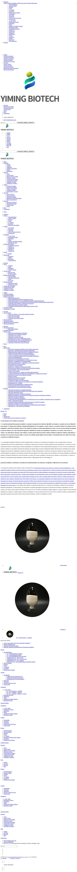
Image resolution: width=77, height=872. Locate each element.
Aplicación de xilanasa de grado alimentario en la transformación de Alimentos (26, 404)
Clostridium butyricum (14, 29)
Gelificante (11, 16)
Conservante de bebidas (12, 179)
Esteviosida (11, 39)
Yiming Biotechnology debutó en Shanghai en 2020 (20, 299)
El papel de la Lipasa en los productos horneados (19, 375)
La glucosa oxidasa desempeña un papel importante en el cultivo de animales (26, 402)
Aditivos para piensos (22, 3)
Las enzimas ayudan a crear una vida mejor (18, 380)
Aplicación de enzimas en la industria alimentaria (19, 390)
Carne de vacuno (12, 269)
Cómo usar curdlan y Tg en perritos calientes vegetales (21, 314)
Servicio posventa (8, 65)
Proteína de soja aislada (14, 12)
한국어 (8, 136)
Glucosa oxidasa (13, 6)
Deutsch (9, 138)
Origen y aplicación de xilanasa (15, 400)
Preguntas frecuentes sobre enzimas (12, 737)
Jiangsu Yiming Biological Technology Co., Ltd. (17, 857)
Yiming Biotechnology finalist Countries (17, 305)
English (8, 133)
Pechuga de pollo (12, 273)
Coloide (9, 3)
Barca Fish (10, 280)
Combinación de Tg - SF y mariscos (15, 660)
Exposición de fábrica (9, 57)
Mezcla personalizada (9, 69)
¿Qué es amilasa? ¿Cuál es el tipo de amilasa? (19, 369)
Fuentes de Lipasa (12, 376)
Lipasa (10, 8)
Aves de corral (10, 175)
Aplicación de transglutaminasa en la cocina (18, 358)
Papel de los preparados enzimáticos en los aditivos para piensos (23, 349)
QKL (2, 760)
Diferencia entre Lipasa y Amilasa (16, 379)
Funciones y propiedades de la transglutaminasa (19, 361)
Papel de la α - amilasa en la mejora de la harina (19, 366)
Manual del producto (13, 329)
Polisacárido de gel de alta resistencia (15, 679)
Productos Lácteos (11, 178)
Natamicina (11, 23)
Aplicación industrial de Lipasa (15, 392)
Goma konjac (12, 19)
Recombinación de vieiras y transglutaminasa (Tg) (20, 339)
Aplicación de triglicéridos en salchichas (17, 333)
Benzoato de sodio (13, 27)
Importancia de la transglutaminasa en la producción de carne (22, 360)
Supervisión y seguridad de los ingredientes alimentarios (21, 350)
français (8, 137)
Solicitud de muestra (8, 67)
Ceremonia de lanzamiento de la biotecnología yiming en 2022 (23, 306)
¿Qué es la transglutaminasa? (15, 357)
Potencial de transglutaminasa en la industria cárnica (20, 384)
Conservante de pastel (12, 180)
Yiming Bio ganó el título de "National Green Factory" (21, 303)
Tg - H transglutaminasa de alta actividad (16, 656)
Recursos (6, 105)
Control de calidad (8, 60)
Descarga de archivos (9, 106)
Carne (8, 174)
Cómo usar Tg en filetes (13, 317)
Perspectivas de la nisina (14, 371)
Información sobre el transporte (11, 68)
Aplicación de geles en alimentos (16, 396)
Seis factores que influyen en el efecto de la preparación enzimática (24, 368)
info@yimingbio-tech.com (10, 120)
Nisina (10, 25)
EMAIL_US (4, 411)
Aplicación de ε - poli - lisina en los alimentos (19, 406)
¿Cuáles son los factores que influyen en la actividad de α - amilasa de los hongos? (27, 373)
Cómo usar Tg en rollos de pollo (15, 318)
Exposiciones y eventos (9, 61)
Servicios (6, 63)
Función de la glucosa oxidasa (15, 365)
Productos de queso (12, 284)
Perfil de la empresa (8, 56)
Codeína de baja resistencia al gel (14, 676)
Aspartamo (11, 37)
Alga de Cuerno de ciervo (15, 18)
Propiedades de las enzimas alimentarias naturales (20, 387)
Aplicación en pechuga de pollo (15, 337)
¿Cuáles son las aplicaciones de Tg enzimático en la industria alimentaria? (25, 381)
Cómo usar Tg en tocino (14, 315)
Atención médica (5, 703)
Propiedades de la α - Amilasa (15, 383)
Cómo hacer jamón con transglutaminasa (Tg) (19, 341)
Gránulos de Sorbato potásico (16, 26)
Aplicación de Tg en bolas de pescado (17, 334)
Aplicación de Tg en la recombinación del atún (19, 338)
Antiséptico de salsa (11, 182)
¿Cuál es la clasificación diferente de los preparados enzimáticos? (23, 356)
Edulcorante (34, 3)
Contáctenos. (7, 113)
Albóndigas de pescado (13, 278)
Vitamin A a (12, 30)
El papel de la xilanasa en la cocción (16, 377)
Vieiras (9, 279)
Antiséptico (14, 3)
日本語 (8, 134)
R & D (5, 110)
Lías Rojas (11, 11)
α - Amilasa (11, 10)
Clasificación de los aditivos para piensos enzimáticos (20, 353)
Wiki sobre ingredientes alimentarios (16, 398)
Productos (6, 1)
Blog (5, 112)
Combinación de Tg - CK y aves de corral (17, 659)
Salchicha (10, 265)
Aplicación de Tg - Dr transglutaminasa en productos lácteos (21, 661)
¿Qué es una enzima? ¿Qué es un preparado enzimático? (21, 354)
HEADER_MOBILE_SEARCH (26, 122)
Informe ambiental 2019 (13, 298)
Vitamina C (11, 33)
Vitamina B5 (12, 31)
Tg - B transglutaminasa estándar (14, 653)
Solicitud (6, 42)
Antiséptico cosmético (12, 183)
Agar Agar (11, 15)
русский (9, 142)
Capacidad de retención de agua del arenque (18, 342)
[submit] (17, 846)
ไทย (8, 147)
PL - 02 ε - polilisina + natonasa (14, 692)
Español (8, 140)
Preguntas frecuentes (8, 108)
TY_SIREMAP (4, 858)
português (9, 144)
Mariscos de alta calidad (12, 176)
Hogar (5, 161)
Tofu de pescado (12, 276)
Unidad (5, 54)
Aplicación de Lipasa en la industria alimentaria (19, 394)
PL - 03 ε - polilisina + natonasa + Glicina (16, 693)
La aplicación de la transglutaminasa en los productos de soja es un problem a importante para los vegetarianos (34, 399)
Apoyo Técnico (7, 64)
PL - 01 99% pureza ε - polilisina (24, 637)
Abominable (12, 14)
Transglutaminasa (13, 4)
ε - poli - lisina (12, 20)
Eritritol (10, 38)
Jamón (9, 267)
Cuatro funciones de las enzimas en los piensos (19, 385)
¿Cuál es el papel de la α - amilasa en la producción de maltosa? (23, 372)
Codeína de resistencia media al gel (15, 677)
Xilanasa (11, 7)
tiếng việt (9, 145)
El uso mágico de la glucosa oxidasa (16, 364)
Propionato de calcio (14, 22)
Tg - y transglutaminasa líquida (14, 655)
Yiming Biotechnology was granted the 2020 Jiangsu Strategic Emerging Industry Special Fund (30, 302)
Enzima (5, 3)
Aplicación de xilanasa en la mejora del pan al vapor (20, 403)
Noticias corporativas (9, 58)
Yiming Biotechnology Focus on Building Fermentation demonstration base (26, 300)
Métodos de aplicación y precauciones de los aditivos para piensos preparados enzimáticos (29, 395)
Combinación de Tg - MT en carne (15, 657)
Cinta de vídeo (7, 109)
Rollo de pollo (11, 272)
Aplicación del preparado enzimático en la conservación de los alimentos (25, 391)
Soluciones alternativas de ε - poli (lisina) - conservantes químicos (23, 362)
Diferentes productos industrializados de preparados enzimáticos (23, 352)
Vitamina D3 (12, 34)
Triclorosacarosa (13, 41)
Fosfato (29, 3)
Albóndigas (11, 268)
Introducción (7, 347)
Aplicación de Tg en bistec (14, 335)
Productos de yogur (12, 283)
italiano (8, 141)
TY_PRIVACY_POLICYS (15, 858)
